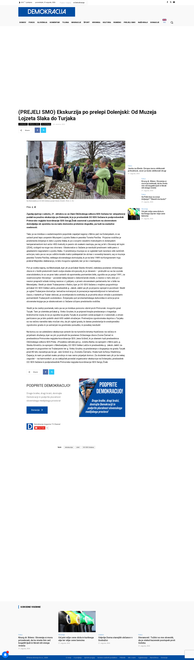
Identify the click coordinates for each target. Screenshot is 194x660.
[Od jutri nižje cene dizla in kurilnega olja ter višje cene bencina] (134, 214)
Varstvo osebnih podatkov (107, 657)
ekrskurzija (69, 447)
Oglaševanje (142, 657)
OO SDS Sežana (88, 447)
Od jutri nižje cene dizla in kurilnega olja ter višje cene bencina (153, 213)
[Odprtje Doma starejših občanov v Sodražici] (117, 621)
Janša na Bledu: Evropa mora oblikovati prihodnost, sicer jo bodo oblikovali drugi (147, 169)
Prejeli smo (34, 124)
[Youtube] (174, 2)
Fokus (130, 165)
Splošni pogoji (89, 657)
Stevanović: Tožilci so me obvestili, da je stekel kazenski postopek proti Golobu (156, 640)
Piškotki (122, 657)
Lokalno (23, 124)
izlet (77, 447)
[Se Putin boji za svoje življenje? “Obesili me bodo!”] (134, 199)
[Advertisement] (97, 52)
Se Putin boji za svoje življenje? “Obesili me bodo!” (153, 198)
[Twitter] (170, 2)
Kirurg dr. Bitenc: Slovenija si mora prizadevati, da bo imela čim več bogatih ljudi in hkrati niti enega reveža (154, 184)
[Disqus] (76, 488)
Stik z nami (132, 657)
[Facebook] (167, 2)
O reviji (68, 657)
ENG (164, 22)
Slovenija (46, 124)
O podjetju (78, 657)
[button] (172, 22)
